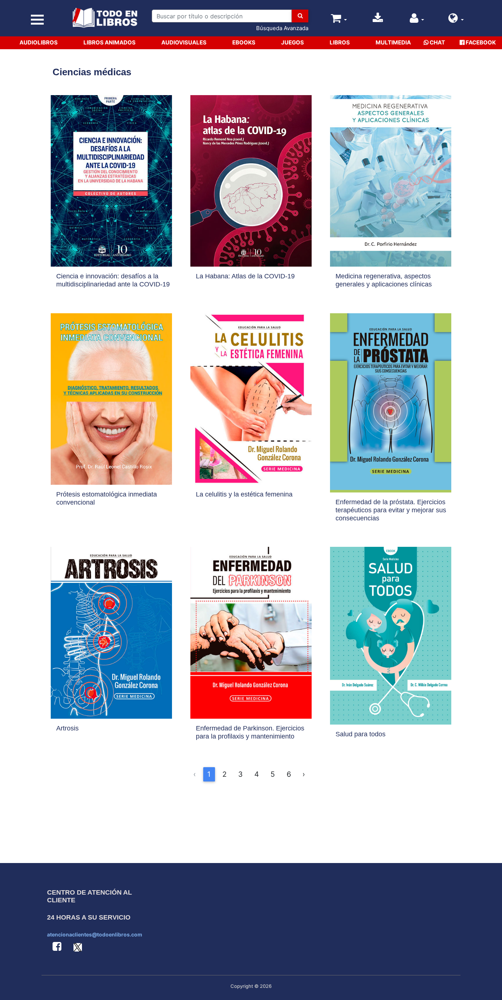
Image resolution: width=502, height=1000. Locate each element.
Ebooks (243, 42)
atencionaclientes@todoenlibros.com (94, 934)
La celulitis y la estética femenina (244, 494)
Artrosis (67, 728)
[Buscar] (300, 16)
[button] (456, 20)
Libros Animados (109, 42)
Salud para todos (361, 734)
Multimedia (393, 42)
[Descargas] (378, 20)
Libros (340, 42)
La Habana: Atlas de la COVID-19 (245, 276)
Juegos (292, 42)
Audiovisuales (184, 42)
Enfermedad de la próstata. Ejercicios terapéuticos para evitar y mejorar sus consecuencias (391, 510)
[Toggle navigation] (37, 20)
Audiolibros (38, 42)
